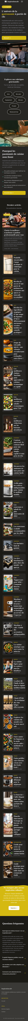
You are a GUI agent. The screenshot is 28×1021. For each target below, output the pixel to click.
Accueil (3, 1001)
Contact (3, 1011)
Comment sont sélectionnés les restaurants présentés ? (11, 973)
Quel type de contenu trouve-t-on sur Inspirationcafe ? (13, 932)
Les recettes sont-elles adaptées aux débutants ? (13, 965)
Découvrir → (7, 38)
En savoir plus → (8, 193)
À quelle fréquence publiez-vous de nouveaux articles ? (12, 958)
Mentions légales (5, 1009)
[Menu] (21, 1)
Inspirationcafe (12, 1)
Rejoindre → (14, 908)
